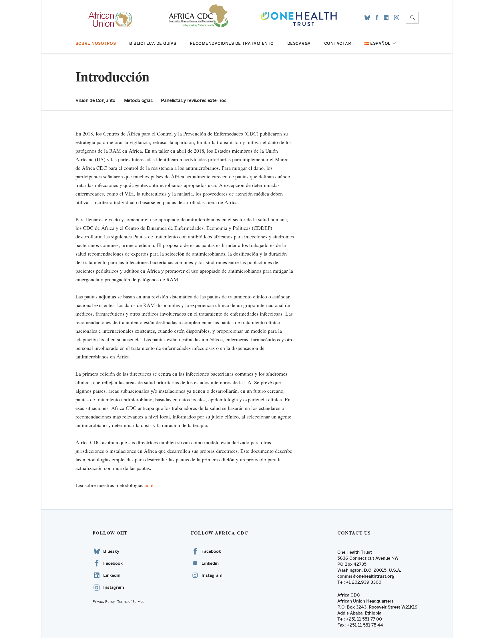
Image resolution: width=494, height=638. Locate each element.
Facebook (113, 563)
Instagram (113, 587)
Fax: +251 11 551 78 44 (360, 625)
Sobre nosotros (95, 43)
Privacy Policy (104, 602)
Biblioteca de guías (152, 43)
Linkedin (111, 575)
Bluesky (111, 551)
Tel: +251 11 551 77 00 (359, 619)
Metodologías (138, 100)
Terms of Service (130, 602)
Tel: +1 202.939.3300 (359, 582)
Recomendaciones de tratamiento (232, 43)
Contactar (337, 43)
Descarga (299, 43)
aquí (149, 485)
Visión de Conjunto (95, 100)
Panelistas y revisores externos (193, 100)
